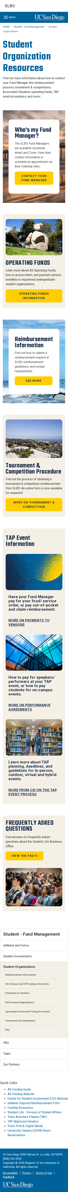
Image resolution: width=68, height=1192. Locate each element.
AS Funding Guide (19, 1089)
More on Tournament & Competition (34, 505)
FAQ (7, 1029)
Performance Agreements (19, 1002)
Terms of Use (44, 1173)
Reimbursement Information (20, 974)
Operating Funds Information (34, 296)
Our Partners (11, 1064)
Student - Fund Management (29, 26)
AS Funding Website (21, 1094)
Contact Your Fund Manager (34, 178)
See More (34, 380)
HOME (6, 26)
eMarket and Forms (16, 945)
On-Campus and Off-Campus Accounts (27, 983)
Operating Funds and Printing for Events (27, 1011)
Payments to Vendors (17, 992)
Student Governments (17, 956)
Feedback (9, 1177)
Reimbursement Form (45, 1103)
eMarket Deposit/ (19, 1103)
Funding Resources (20, 1108)
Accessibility (10, 1173)
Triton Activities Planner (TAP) (27, 1117)
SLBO (10, 6)
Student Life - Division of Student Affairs (35, 1112)
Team (6, 1053)
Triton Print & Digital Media (25, 1126)
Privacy (26, 1173)
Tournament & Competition (20, 1020)
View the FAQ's (24, 856)
